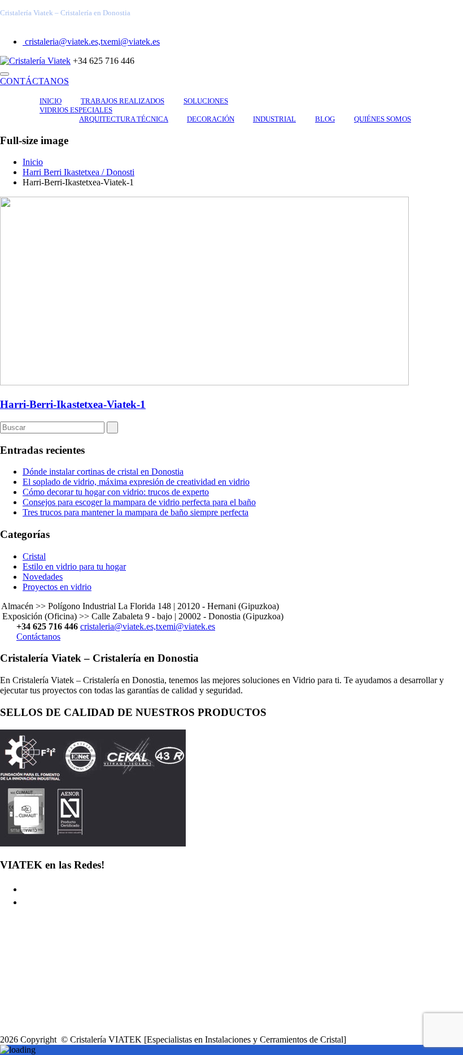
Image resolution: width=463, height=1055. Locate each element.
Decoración (210, 119)
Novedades (43, 576)
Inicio (51, 101)
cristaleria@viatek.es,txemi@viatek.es (91, 41)
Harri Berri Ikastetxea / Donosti (78, 172)
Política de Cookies (57, 1001)
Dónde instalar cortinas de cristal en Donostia (103, 471)
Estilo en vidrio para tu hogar (74, 566)
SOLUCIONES (206, 101)
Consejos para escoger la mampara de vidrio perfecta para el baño (139, 502)
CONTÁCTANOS (34, 81)
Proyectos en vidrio (57, 587)
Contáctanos (38, 636)
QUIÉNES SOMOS (382, 119)
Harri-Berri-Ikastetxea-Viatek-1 (73, 404)
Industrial (274, 119)
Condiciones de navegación (72, 983)
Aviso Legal (44, 964)
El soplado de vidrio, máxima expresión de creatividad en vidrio (136, 482)
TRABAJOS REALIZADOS (122, 101)
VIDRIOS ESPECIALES (76, 110)
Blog (325, 119)
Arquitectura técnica (123, 119)
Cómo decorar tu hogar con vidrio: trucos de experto (116, 492)
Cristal (34, 556)
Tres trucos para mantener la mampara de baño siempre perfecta (135, 512)
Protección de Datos (58, 1020)
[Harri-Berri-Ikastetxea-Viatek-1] (204, 382)
